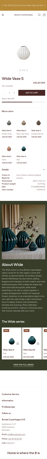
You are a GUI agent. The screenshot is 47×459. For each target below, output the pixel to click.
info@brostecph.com (16, 434)
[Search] (39, 14)
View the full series (23, 365)
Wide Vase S (8, 350)
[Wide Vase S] (11, 337)
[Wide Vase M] (32, 337)
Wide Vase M (29, 350)
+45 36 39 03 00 (15, 439)
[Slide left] (20, 70)
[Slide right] (27, 70)
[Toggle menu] (2, 14)
